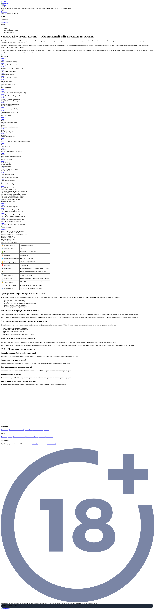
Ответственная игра (19, 437)
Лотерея (31, 430)
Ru (5, 5)
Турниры (26, 430)
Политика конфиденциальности (35, 437)
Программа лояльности (16, 430)
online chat (35, 444)
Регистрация (4, 22)
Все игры (3, 58)
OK (2, 10)
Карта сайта (49, 437)
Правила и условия (6, 437)
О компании (4, 430)
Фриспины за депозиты (41, 430)
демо (2, 60)
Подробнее (4, 12)
